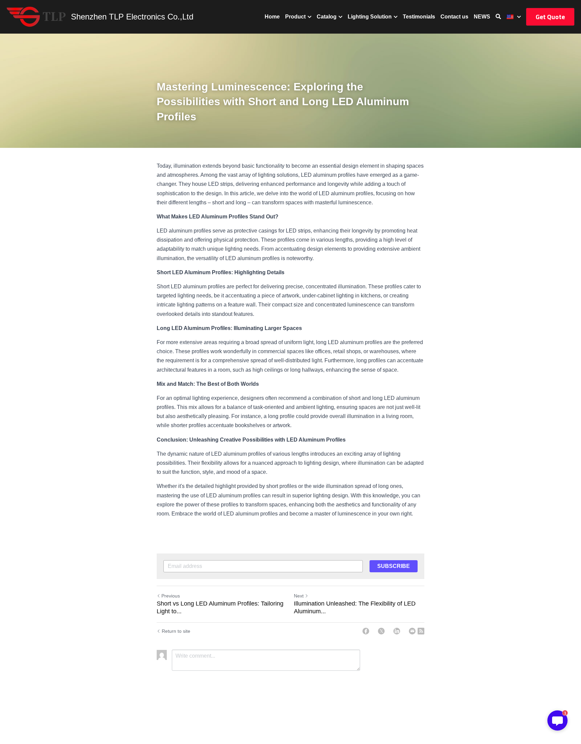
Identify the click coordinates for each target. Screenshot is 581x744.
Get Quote (550, 16)
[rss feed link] (421, 631)
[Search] (498, 16)
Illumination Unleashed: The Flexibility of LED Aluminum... (355, 607)
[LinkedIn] (396, 631)
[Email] (412, 631)
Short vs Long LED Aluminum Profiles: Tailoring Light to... (220, 607)
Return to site (176, 631)
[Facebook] (365, 631)
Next (299, 595)
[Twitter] (381, 631)
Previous (170, 595)
